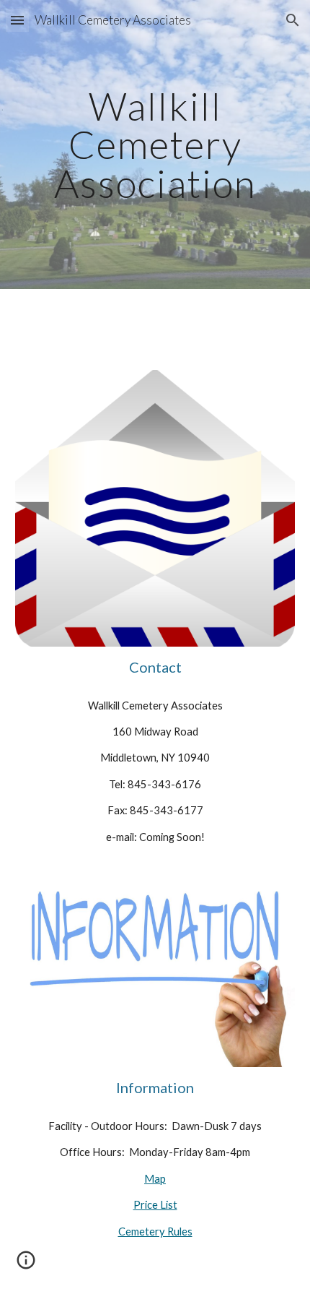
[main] (155, 144)
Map (155, 1179)
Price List (155, 1205)
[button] (17, 20)
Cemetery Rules (155, 1231)
